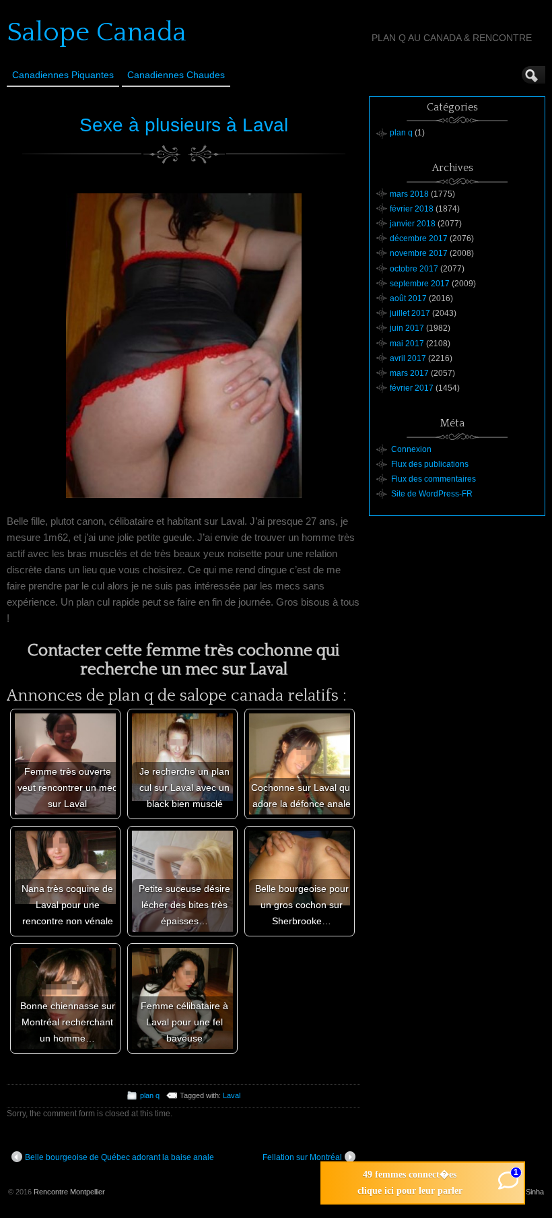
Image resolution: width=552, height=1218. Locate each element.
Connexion (411, 449)
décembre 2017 (419, 238)
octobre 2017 (414, 269)
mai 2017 (407, 343)
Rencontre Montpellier (69, 1192)
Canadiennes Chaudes (176, 74)
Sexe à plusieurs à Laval (183, 125)
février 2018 (412, 209)
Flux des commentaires (433, 479)
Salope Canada (96, 32)
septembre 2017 (420, 283)
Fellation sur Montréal (302, 1157)
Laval (231, 1095)
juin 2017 (407, 328)
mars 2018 (409, 194)
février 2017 (412, 388)
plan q (150, 1095)
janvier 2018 (413, 223)
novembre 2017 (419, 253)
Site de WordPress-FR (432, 494)
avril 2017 (408, 358)
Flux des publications (430, 464)
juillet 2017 (410, 313)
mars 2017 (409, 373)
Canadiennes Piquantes (63, 74)
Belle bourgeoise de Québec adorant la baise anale (119, 1157)
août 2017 (408, 298)
